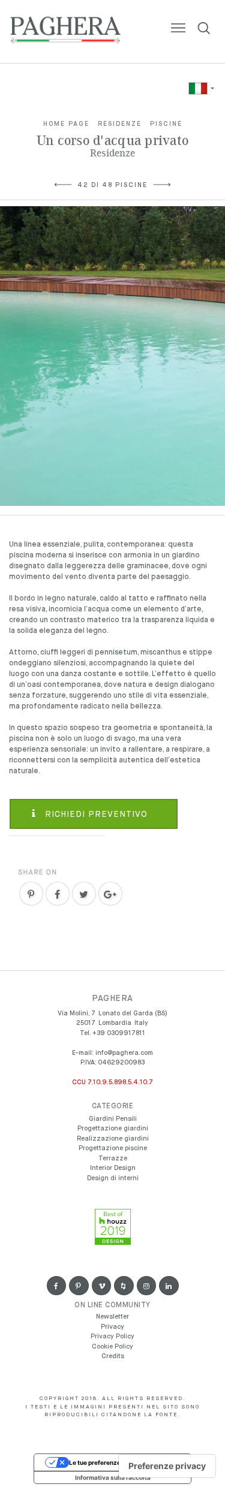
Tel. (112, 1033)
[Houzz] (124, 1285)
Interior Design (113, 1168)
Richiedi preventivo (95, 814)
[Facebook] (58, 894)
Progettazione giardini (112, 1128)
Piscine (166, 123)
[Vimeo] (102, 1285)
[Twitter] (84, 894)
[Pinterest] (31, 894)
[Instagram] (147, 1285)
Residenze (120, 123)
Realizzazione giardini (113, 1138)
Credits (112, 1356)
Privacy (112, 1326)
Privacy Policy (112, 1336)
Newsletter (112, 1316)
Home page (66, 123)
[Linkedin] (169, 1285)
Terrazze (112, 1158)
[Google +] (110, 894)
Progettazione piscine (113, 1148)
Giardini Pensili (113, 1118)
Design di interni (113, 1178)
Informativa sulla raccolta (113, 1477)
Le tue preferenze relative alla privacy (124, 1462)
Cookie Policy (112, 1346)
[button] (200, 88)
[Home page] (65, 33)
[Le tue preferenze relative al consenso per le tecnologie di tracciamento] (167, 1466)
